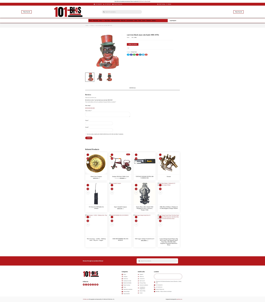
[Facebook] (84, 285)
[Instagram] (86, 285)
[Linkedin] (97, 285)
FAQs (139, 20)
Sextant (169, 176)
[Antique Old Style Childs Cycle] (120, 163)
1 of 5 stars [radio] (86, 108)
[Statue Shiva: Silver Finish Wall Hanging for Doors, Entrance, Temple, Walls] (145, 194)
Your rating (88, 105)
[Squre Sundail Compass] (120, 194)
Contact (154, 20)
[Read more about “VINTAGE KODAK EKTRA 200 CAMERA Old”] (136, 158)
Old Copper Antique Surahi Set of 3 (144, 238)
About (135, 20)
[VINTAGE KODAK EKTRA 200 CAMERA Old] (145, 163)
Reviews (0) (132, 87)
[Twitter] (91, 285)
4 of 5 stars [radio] (92, 108)
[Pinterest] (95, 285)
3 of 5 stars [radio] (90, 108)
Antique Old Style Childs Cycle (120, 176)
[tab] (132, 88)
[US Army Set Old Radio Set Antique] (96, 194)
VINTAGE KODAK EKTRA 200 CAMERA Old (144, 177)
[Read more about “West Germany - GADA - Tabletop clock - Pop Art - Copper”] (88, 221)
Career (143, 20)
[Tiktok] (93, 285)
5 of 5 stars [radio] (94, 108)
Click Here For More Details (144, 1)
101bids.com (85, 299)
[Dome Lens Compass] (96, 163)
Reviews (149, 20)
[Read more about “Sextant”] (160, 158)
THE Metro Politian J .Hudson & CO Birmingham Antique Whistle (169, 207)
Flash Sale (95, 20)
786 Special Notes (115, 20)
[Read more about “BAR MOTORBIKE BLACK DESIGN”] (112, 221)
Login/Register (173, 20)
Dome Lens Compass (96, 176)
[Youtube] (88, 285)
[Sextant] (169, 163)
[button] (88, 158)
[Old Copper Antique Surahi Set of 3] (145, 225)
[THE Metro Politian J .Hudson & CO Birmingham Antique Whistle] (169, 194)
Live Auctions (129, 20)
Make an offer (133, 44)
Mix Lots (123, 20)
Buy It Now (107, 20)
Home (90, 20)
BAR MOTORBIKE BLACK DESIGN (120, 239)
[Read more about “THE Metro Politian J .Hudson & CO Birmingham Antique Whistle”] (160, 189)
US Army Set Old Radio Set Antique (96, 207)
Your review (88, 110)
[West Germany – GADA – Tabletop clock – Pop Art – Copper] (96, 225)
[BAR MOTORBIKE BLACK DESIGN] (120, 225)
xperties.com (179, 299)
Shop (100, 20)
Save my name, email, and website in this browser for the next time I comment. (105, 134)
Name (87, 120)
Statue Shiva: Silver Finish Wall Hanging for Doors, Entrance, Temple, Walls (144, 208)
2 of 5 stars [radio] (88, 108)
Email (87, 127)
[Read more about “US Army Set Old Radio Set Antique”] (88, 189)
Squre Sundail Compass (120, 207)
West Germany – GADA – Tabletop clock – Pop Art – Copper (96, 239)
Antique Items (134, 51)
